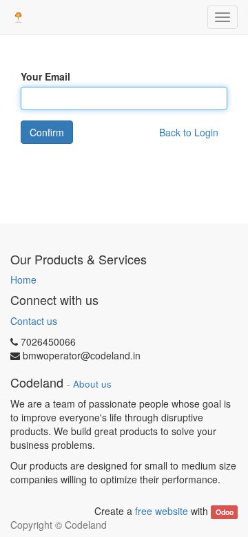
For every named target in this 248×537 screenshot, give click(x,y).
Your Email (45, 76)
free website (161, 511)
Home (23, 279)
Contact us (33, 321)
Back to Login (188, 132)
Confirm (47, 132)
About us (92, 383)
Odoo (225, 512)
